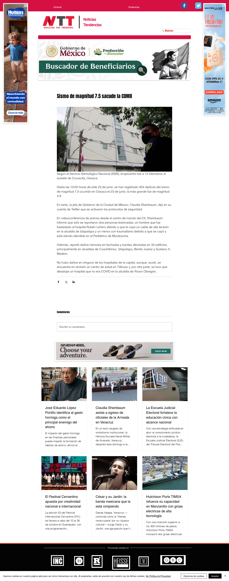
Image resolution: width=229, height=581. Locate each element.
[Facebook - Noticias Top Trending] (184, 5)
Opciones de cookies (194, 576)
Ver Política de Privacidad (158, 576)
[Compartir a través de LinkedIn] (73, 281)
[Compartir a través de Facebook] (58, 281)
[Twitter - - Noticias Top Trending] (198, 5)
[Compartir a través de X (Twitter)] (65, 281)
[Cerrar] (225, 576)
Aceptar (215, 576)
